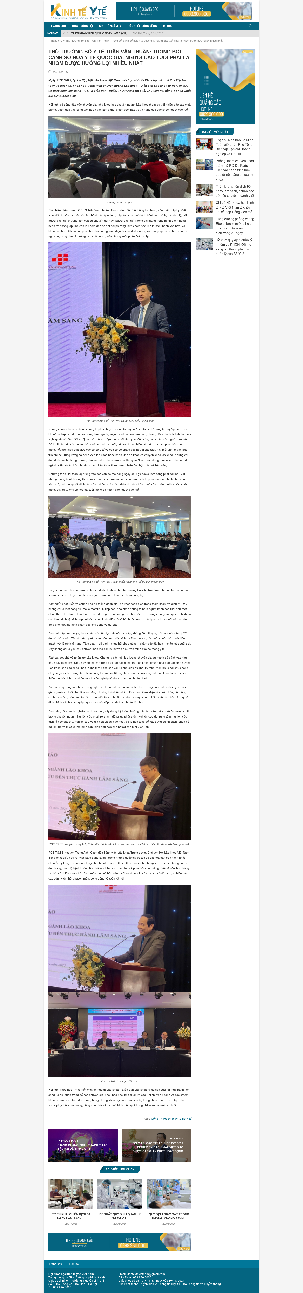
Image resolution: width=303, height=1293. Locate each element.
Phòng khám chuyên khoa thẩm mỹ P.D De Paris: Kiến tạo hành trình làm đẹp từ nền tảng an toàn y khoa (235, 170)
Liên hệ (74, 1263)
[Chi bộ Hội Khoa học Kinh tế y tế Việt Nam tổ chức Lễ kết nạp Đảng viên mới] (204, 206)
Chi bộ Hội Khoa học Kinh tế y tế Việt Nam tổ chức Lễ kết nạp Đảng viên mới (235, 207)
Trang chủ (58, 26)
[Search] (250, 26)
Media (167, 26)
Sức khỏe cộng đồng (142, 26)
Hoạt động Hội (82, 26)
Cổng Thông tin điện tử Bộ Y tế (171, 1118)
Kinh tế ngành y (110, 26)
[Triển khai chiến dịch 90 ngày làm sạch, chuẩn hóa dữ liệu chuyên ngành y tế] (70, 1194)
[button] (64, 33)
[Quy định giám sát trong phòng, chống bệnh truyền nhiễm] (169, 1194)
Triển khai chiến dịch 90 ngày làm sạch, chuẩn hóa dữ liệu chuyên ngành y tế (235, 191)
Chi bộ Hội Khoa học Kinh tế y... (92, 33)
